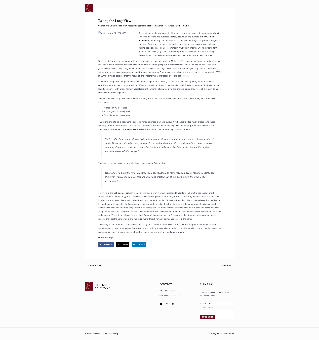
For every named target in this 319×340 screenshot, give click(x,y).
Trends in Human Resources (160, 25)
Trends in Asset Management (132, 25)
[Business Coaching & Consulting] (98, 7)
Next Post (228, 265)
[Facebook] (161, 303)
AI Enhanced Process (200, 8)
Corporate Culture (108, 25)
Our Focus (141, 8)
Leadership (171, 8)
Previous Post (93, 265)
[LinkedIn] (172, 303)
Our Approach (156, 8)
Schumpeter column (123, 193)
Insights (184, 8)
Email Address (206, 303)
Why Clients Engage (223, 8)
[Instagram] (166, 303)
